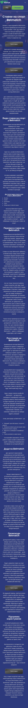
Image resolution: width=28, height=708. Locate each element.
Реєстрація (18, 7)
